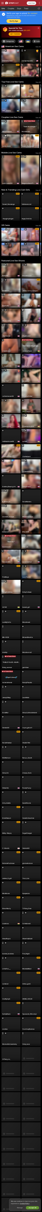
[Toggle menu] (2, 3)
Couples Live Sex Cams (12, 117)
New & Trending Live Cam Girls (15, 190)
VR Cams (5, 225)
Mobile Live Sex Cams (11, 152)
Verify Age (13, 21)
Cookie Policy (24, 1203)
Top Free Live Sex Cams (12, 82)
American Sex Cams (14, 46)
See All (38, 47)
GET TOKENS (15, 34)
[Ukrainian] (28, 41)
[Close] (38, 28)
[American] (21, 41)
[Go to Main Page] (13, 3)
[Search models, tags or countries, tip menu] (38, 8)
